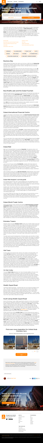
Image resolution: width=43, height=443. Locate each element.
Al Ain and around (18, 51)
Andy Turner (13, 378)
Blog (19, 422)
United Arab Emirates (17, 22)
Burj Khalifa (16, 53)
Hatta (36, 51)
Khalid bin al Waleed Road (13, 56)
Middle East (11, 22)
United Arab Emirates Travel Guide (21, 354)
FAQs (19, 420)
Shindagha (8, 51)
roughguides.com (5, 22)
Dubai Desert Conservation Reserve (29, 56)
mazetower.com (24, 309)
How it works (10, 1)
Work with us (20, 421)
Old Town (23, 42)
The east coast (28, 51)
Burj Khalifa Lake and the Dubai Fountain (10, 42)
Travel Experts (21, 1)
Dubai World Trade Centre (8, 46)
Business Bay (5, 40)
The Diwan (24, 53)
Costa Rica (31, 421)
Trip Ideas (15, 1)
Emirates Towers (25, 40)
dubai (22, 22)
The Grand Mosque (33, 53)
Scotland (31, 422)
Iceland (31, 420)
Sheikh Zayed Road (25, 43)
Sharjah (8, 53)
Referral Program (21, 431)
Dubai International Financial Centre (10, 43)
